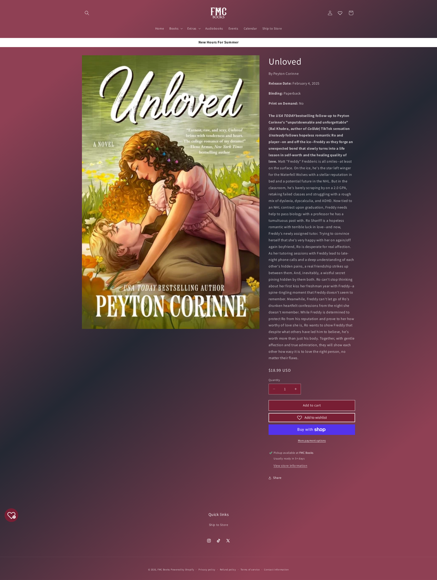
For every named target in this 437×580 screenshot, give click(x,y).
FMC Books (164, 569)
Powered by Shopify (182, 569)
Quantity (274, 380)
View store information (290, 466)
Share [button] (277, 478)
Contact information (276, 569)
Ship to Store (218, 525)
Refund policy (228, 569)
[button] (87, 13)
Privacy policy (206, 569)
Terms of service (250, 569)
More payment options (312, 440)
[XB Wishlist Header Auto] (340, 13)
